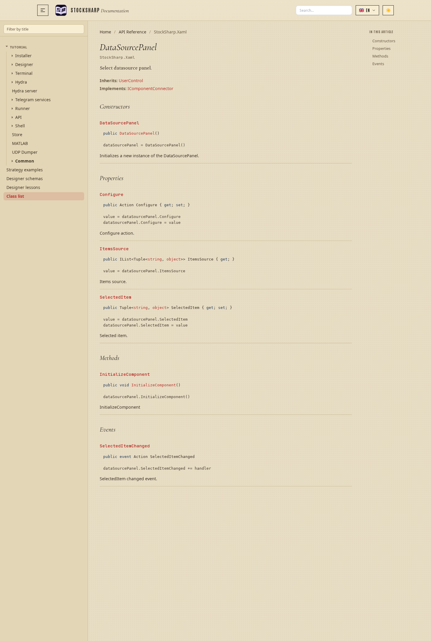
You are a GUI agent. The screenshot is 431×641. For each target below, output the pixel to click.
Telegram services (33, 99)
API (18, 117)
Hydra (21, 82)
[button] (367, 10)
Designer (24, 64)
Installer (23, 55)
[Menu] (42, 10)
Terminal (24, 73)
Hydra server (24, 90)
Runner (22, 108)
